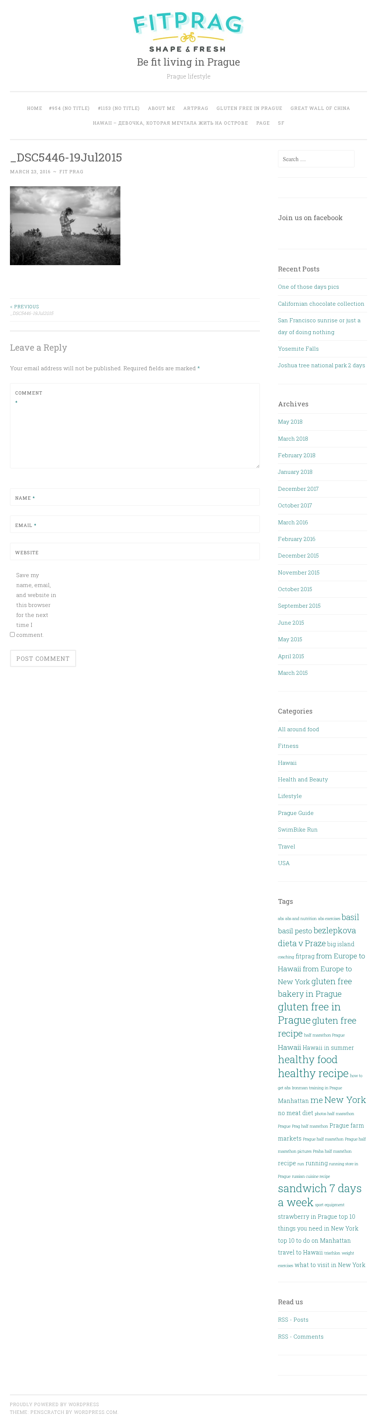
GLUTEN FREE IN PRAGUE (249, 108)
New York (345, 1099)
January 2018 (295, 471)
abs (281, 918)
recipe (287, 1163)
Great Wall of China (320, 108)
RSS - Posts (293, 1319)
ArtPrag (195, 108)
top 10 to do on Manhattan (314, 1240)
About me (161, 108)
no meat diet (295, 1113)
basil (350, 917)
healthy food (308, 1059)
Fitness (288, 745)
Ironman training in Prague (317, 1087)
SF (281, 123)
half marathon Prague (324, 1035)
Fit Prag (71, 171)
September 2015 (299, 605)
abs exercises (329, 918)
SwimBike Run (298, 829)
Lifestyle (290, 795)
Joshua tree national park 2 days (321, 365)
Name (25, 498)
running (317, 1163)
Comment (28, 397)
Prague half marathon (323, 1139)
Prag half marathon (310, 1126)
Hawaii (287, 762)
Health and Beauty (303, 779)
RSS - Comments (301, 1336)
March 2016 (293, 522)
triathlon (332, 1253)
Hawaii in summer (328, 1047)
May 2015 (290, 639)
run (300, 1163)
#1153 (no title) (119, 108)
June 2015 (291, 622)
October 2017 (295, 505)
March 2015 (293, 672)
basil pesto (295, 930)
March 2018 (293, 438)
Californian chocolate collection (321, 303)
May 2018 (290, 421)
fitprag (305, 956)
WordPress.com (95, 1412)
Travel (286, 846)
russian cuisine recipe (311, 1176)
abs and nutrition (301, 918)
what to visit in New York (330, 1265)
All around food (298, 729)
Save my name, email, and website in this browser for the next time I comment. (36, 604)
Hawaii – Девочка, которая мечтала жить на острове (170, 123)
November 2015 (299, 572)
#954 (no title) (69, 108)
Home (34, 108)
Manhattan (293, 1100)
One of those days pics (308, 286)
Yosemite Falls (298, 348)
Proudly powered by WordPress (54, 1404)
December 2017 (298, 488)
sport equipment (330, 1204)
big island (341, 944)
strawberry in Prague (307, 1216)
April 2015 (291, 656)
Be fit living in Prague (188, 61)
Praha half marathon (332, 1151)
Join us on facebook (310, 217)
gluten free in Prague (309, 1013)
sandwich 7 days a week (320, 1195)
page (263, 123)
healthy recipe (313, 1073)
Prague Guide (296, 812)
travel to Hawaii (300, 1252)
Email (25, 525)
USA (284, 863)
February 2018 (297, 455)
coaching (286, 957)
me (316, 1099)
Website (27, 552)
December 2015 (298, 555)
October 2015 (295, 589)
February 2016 (297, 538)
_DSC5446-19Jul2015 (31, 309)
